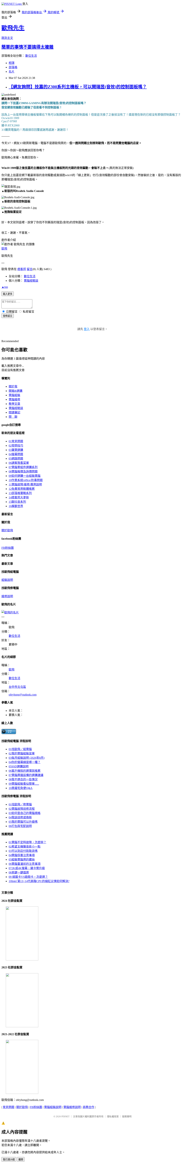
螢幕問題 (16, 454)
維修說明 (7, 596)
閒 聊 (13, 416)
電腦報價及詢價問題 (23, 471)
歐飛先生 (13, 28)
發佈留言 (7, 316)
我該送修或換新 (20, 817)
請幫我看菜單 (19, 462)
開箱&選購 (15, 390)
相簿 (11, 62)
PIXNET (65, 1116)
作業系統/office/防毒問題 (26, 480)
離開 (20, 1159)
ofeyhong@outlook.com (22, 694)
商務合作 (88, 1107)
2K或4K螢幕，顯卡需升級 (27, 868)
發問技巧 (16, 445)
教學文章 (14, 403)
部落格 (13, 67)
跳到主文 (7, 37)
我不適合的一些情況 (23, 779)
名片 (11, 71)
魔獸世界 (16, 506)
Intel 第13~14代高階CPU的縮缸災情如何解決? (39, 881)
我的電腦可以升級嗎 (23, 821)
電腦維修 (14, 399)
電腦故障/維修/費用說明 (25, 484)
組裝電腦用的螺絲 (22, 859)
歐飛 (4, 248)
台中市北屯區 (17, 686)
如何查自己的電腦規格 (24, 813)
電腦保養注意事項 (22, 855)
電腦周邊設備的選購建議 (26, 775)
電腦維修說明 (72, 1107)
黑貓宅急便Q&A (21, 788)
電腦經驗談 (31, 280)
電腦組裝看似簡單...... (24, 783)
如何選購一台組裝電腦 (24, 475)
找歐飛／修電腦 (20, 804)
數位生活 (31, 55)
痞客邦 (21, 269)
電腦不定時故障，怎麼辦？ (27, 842)
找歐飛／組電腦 (20, 749)
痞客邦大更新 (19, 497)
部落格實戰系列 (20, 493)
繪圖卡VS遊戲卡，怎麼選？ (28, 876)
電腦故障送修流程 (22, 808)
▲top (4, 286)
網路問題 (16, 458)
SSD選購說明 (19, 766)
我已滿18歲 (9, 1159)
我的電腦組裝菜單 (22, 753)
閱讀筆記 (14, 412)
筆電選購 (16, 449)
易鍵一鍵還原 (19, 872)
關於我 (13, 386)
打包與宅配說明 (20, 826)
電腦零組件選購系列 (23, 467)
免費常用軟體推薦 (22, 488)
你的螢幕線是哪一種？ (24, 762)
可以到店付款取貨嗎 (23, 850)
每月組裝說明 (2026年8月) (26, 757)
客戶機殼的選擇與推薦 (24, 770)
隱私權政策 (113, 1116)
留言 (30, 269)
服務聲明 (127, 1116)
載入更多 (7, 294)
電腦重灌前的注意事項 (24, 863)
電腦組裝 (14, 395)
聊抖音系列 (17, 501)
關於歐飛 (7, 530)
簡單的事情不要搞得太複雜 (27, 47)
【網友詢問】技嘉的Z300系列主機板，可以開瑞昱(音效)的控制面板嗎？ (78, 86)
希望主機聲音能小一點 (24, 846)
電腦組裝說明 (52, 1107)
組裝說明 (7, 579)
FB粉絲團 (7, 547)
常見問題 (16, 441)
